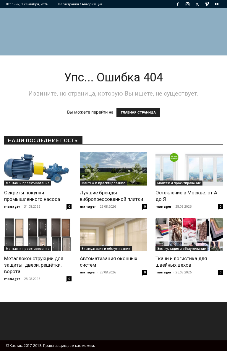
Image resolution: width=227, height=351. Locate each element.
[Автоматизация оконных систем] (113, 235)
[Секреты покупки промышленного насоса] (38, 169)
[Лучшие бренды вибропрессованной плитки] (113, 169)
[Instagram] (187, 4)
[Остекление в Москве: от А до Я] (189, 169)
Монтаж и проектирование (27, 183)
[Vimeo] (206, 4)
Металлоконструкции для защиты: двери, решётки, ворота (33, 264)
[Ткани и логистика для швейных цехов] (189, 235)
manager (12, 206)
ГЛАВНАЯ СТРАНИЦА (138, 112)
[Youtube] (216, 4)
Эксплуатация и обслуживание (106, 249)
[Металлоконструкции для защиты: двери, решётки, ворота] (38, 235)
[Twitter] (197, 4)
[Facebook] (177, 4)
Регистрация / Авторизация (80, 4)
